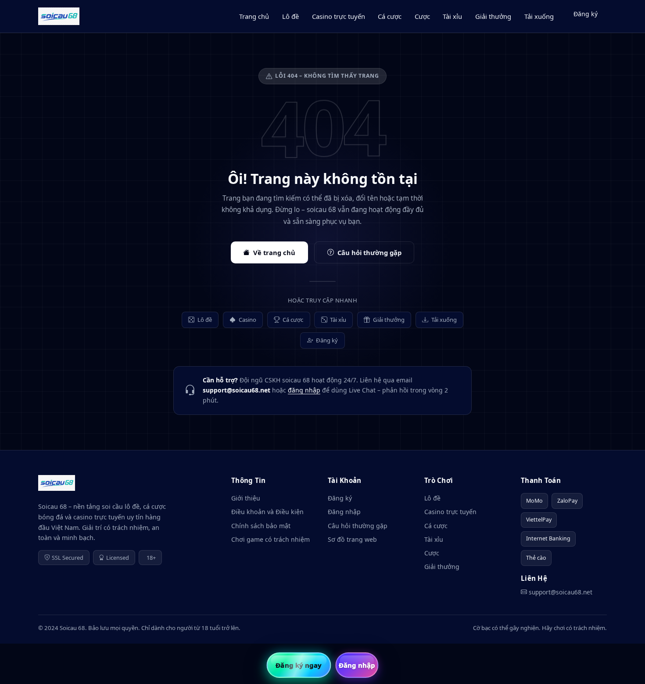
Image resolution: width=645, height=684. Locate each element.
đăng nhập (304, 390)
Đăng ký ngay (299, 665)
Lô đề (290, 16)
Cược (422, 16)
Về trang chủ (274, 252)
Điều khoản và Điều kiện (267, 512)
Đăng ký (585, 14)
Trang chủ (254, 16)
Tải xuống (539, 16)
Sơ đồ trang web (352, 539)
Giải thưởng (493, 16)
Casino (247, 320)
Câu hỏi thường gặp (369, 252)
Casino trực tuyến (338, 16)
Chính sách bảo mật (260, 526)
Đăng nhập (344, 512)
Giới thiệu (245, 498)
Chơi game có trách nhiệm (270, 539)
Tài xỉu (452, 16)
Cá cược (389, 16)
